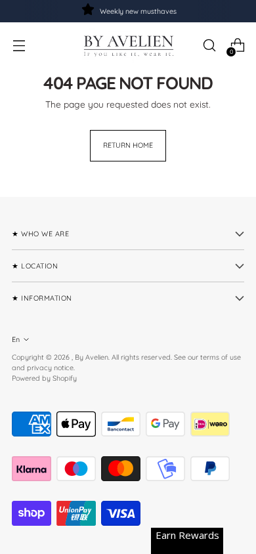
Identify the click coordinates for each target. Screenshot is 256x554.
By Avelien (91, 357)
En (16, 339)
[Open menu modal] (18, 45)
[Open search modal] (209, 45)
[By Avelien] (128, 45)
